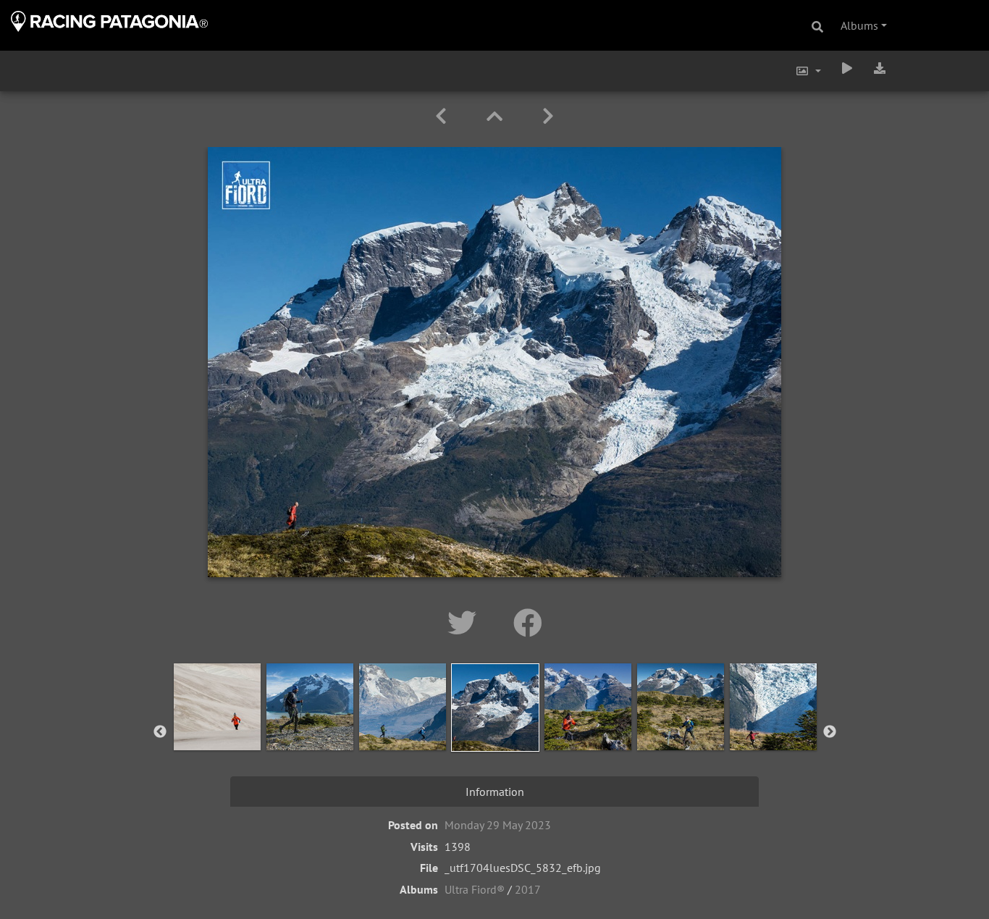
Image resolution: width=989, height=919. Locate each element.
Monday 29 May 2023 (498, 825)
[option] (217, 729)
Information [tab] (495, 791)
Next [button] (829, 732)
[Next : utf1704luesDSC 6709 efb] (548, 116)
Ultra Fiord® (475, 889)
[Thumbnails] (497, 116)
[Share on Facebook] (528, 623)
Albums (859, 25)
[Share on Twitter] (466, 623)
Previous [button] (160, 732)
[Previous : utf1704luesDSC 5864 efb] (443, 116)
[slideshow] (847, 68)
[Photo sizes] (808, 70)
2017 (528, 889)
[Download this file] (879, 68)
